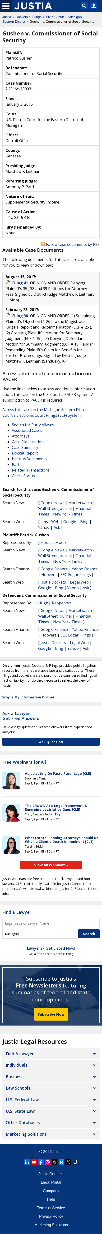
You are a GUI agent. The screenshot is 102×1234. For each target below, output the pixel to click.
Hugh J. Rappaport (54, 603)
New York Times (67, 514)
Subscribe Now (51, 1014)
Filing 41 (20, 283)
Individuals (17, 1065)
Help (51, 1199)
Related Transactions (31, 470)
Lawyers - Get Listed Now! (51, 948)
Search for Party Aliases (33, 424)
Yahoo (44, 527)
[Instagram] (48, 1162)
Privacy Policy (51, 1216)
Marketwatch (80, 502)
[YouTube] (34, 1162)
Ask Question (51, 741)
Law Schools (18, 1088)
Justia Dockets (53, 582)
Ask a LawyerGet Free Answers (20, 715)
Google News (52, 502)
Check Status (23, 475)
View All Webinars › (51, 864)
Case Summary (25, 447)
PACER (36, 400)
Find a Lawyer (16, 912)
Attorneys (20, 436)
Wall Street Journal (55, 508)
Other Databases (23, 1122)
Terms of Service (51, 1208)
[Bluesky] (61, 1162)
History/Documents (29, 458)
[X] (68, 1162)
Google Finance (54, 569)
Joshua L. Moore (52, 542)
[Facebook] (41, 1162)
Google (69, 521)
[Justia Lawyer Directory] (75, 1162)
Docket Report (25, 453)
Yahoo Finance (85, 569)
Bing (84, 521)
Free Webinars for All (24, 762)
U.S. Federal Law (22, 1099)
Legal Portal (51, 1182)
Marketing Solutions (26, 1134)
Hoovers (48, 574)
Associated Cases (27, 430)
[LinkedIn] (27, 1162)
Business (14, 1076)
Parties (18, 464)
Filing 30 (20, 315)
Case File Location (28, 441)
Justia (58, 1152)
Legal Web (50, 521)
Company (51, 1191)
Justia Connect (51, 1174)
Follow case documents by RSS (72, 244)
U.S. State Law (20, 1111)
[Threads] (54, 1162)
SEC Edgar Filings (75, 574)
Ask (57, 527)
